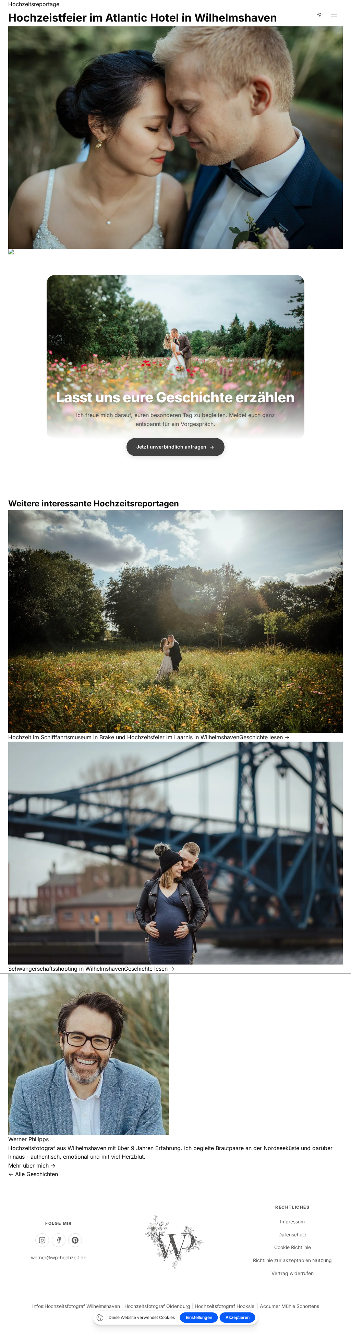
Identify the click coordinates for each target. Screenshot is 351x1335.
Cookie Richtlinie (292, 1247)
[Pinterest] (75, 1240)
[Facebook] (58, 1240)
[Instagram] (42, 1240)
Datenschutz (292, 1234)
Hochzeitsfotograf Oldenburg (157, 1306)
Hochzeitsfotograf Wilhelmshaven (82, 1306)
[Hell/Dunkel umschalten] (320, 14)
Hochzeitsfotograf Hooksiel (225, 1306)
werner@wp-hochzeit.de (58, 1257)
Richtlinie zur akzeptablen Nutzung (292, 1260)
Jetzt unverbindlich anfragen (171, 447)
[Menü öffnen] (334, 14)
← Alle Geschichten (33, 1174)
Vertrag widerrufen (292, 1273)
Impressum (292, 1221)
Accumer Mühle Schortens (289, 1306)
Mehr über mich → (32, 1165)
